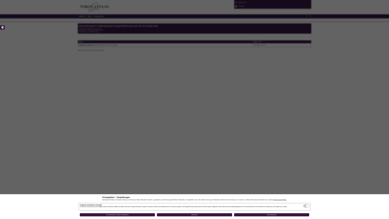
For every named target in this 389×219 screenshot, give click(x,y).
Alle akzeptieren (272, 214)
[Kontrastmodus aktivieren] (2, 27)
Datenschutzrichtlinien (279, 199)
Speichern (194, 214)
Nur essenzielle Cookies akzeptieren (117, 214)
